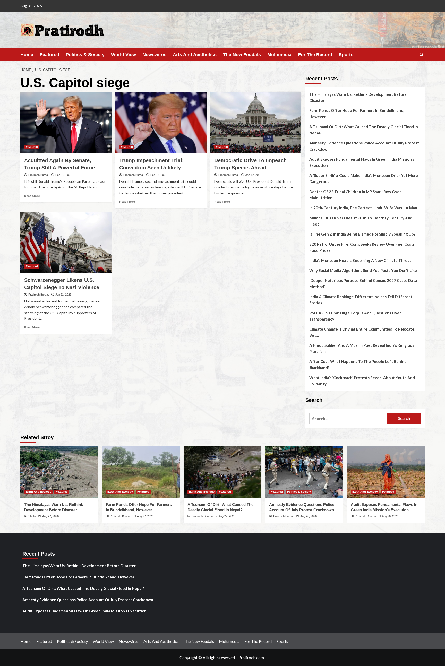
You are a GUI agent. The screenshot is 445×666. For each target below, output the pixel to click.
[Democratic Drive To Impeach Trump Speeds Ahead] (256, 122)
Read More (32, 196)
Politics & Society (85, 54)
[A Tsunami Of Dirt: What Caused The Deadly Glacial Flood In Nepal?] (222, 472)
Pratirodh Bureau (38, 174)
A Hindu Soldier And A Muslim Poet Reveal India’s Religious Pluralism (361, 348)
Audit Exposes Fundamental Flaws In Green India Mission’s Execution (361, 162)
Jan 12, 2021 (253, 174)
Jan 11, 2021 (63, 294)
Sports (346, 54)
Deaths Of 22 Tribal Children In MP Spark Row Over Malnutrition (355, 194)
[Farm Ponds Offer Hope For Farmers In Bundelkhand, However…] (141, 472)
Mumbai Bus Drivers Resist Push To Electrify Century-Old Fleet (360, 220)
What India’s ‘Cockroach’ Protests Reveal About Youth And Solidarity (362, 380)
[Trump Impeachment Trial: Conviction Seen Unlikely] (161, 122)
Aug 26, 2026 (308, 516)
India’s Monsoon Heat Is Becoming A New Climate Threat (360, 260)
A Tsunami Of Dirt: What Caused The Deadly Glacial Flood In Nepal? (363, 129)
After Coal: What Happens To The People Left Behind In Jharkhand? (360, 364)
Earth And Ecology (38, 491)
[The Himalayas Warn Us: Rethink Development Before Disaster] (59, 472)
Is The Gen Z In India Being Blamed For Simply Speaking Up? (362, 234)
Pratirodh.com (251, 657)
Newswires (154, 54)
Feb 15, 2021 (63, 174)
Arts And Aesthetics (195, 54)
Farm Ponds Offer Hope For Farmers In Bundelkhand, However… (356, 113)
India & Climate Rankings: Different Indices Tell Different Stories (361, 299)
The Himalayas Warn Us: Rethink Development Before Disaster (358, 97)
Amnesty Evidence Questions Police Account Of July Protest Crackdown (364, 146)
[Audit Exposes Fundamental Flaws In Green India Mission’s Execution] (386, 472)
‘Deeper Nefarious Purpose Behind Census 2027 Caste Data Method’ (363, 283)
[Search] (421, 54)
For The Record (315, 54)
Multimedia (279, 54)
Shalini (32, 516)
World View (123, 54)
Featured (49, 54)
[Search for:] (348, 418)
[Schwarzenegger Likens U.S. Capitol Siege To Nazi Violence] (66, 242)
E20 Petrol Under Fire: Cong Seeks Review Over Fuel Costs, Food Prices (362, 247)
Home (26, 54)
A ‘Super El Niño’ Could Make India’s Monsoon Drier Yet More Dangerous (363, 178)
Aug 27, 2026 (50, 516)
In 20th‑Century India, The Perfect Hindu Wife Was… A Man (363, 207)
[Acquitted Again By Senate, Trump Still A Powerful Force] (66, 122)
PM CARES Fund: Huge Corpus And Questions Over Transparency (355, 315)
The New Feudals (242, 54)
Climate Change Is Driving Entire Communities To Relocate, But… (362, 332)
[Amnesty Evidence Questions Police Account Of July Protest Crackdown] (304, 472)
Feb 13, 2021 (158, 174)
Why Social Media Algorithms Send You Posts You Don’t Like (363, 270)
